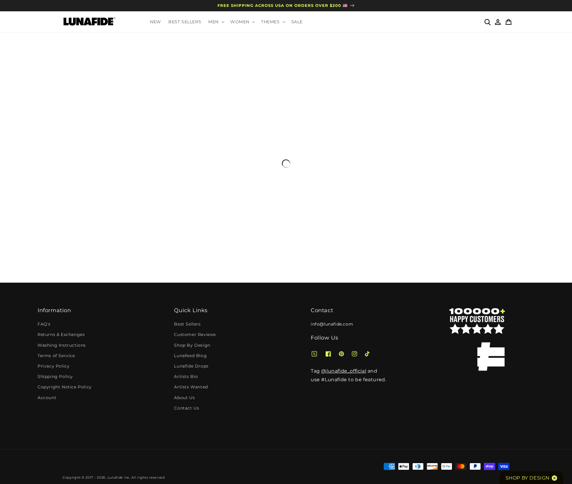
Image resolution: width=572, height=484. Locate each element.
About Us (184, 397)
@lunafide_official (343, 371)
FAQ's (44, 324)
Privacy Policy (53, 366)
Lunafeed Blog (190, 355)
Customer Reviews (195, 334)
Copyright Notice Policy (65, 387)
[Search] (487, 21)
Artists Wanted (191, 387)
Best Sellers (187, 324)
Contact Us (186, 408)
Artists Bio (186, 376)
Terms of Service (56, 355)
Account (47, 397)
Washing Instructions (62, 345)
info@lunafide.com (332, 324)
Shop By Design (192, 345)
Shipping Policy (55, 376)
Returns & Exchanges (61, 334)
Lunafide (115, 477)
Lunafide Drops (191, 366)
